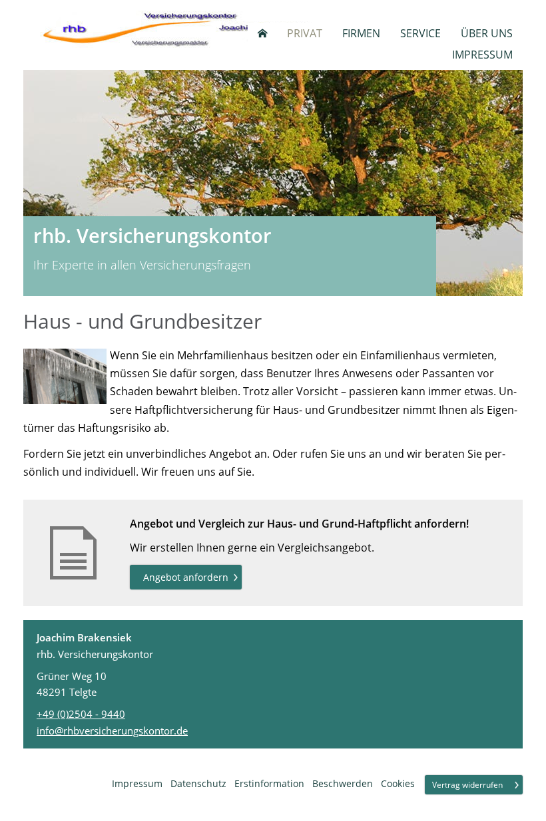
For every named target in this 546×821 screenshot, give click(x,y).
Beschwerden (342, 783)
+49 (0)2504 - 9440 (81, 714)
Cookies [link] (398, 783)
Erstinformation (269, 783)
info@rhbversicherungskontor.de (112, 730)
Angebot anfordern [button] (185, 577)
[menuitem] (262, 33)
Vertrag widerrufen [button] (467, 785)
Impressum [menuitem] (482, 54)
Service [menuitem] (420, 33)
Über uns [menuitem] (487, 33)
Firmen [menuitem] (361, 33)
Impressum (137, 783)
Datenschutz (198, 783)
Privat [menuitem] (304, 33)
